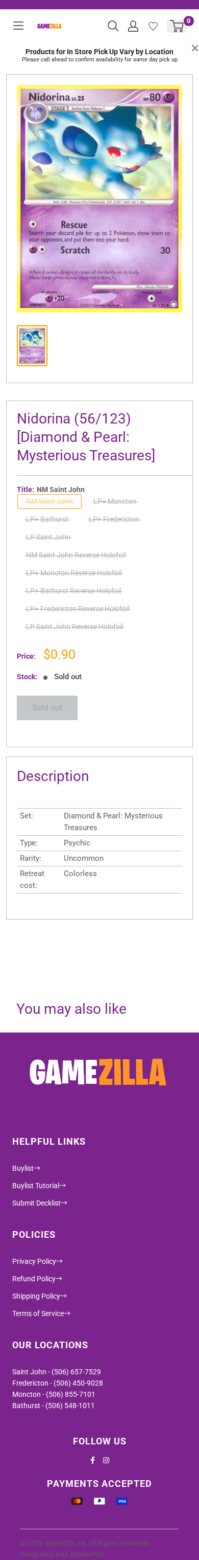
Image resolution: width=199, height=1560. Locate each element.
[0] (177, 26)
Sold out (47, 707)
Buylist (23, 1168)
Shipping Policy (36, 1296)
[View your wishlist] (153, 26)
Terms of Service (38, 1313)
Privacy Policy (34, 1261)
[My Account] (133, 26)
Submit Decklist (36, 1203)
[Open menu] (18, 25)
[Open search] (113, 26)
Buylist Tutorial (35, 1186)
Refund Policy (34, 1279)
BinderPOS (87, 1554)
